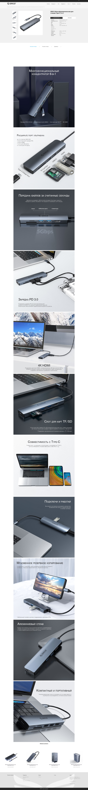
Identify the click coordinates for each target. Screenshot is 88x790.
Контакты (73, 3)
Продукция (53, 3)
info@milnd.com (72, 783)
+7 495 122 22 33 (72, 781)
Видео (24, 779)
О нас (69, 3)
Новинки (48, 3)
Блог (58, 3)
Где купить (79, 3)
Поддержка (63, 3)
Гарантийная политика (26, 780)
